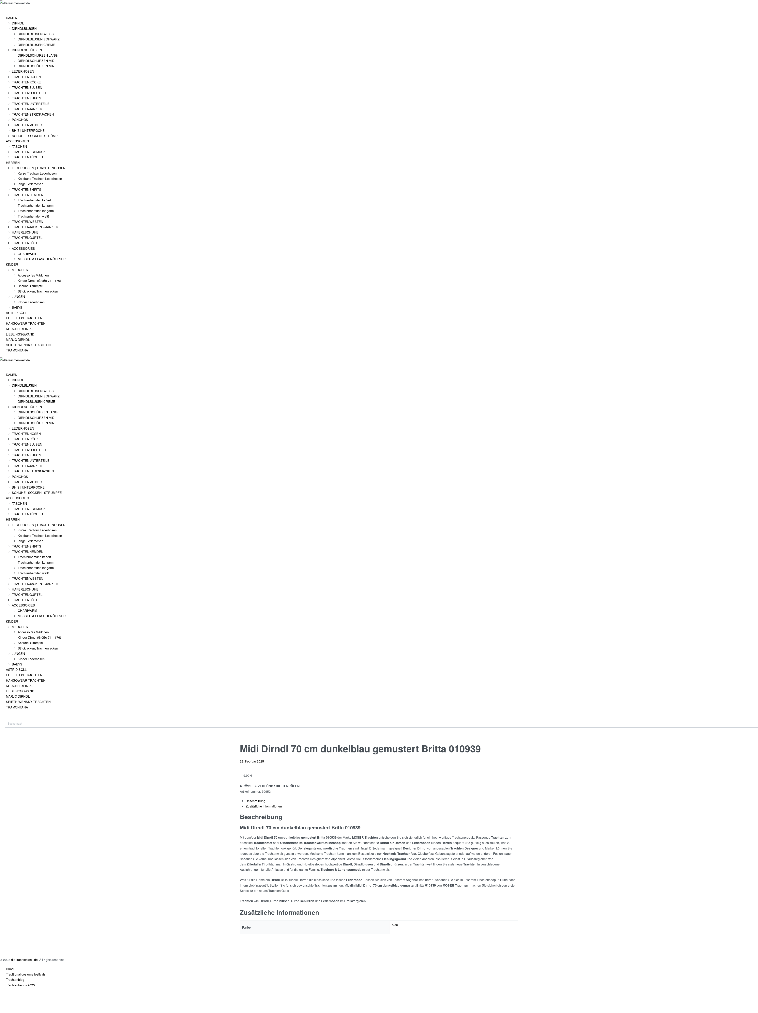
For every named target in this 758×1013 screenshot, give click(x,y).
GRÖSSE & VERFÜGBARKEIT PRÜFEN (270, 786)
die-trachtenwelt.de (24, 959)
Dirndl (10, 969)
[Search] (8, 717)
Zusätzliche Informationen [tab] (264, 806)
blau (395, 925)
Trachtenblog (15, 979)
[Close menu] (2, 366)
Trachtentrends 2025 (20, 985)
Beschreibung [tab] (255, 801)
